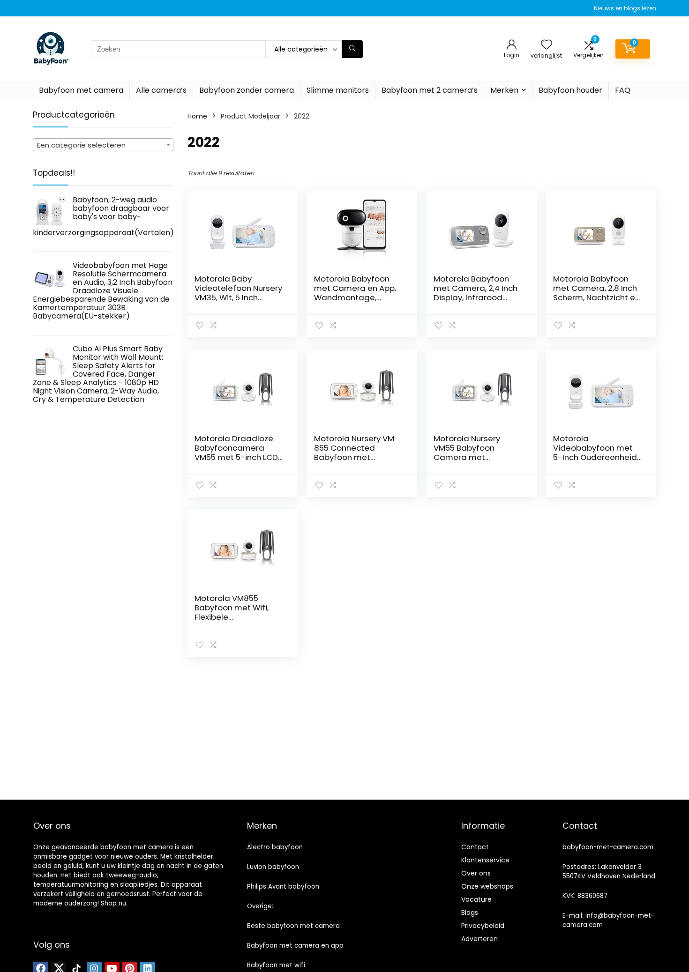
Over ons (476, 873)
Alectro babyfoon (275, 847)
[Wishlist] (546, 45)
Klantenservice (485, 860)
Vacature (476, 899)
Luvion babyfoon (273, 866)
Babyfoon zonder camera (246, 90)
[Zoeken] (352, 49)
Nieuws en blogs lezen (625, 8)
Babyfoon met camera (81, 90)
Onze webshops (487, 886)
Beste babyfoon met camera (293, 925)
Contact (475, 847)
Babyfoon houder (570, 90)
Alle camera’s (161, 90)
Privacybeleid (482, 925)
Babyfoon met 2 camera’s (430, 90)
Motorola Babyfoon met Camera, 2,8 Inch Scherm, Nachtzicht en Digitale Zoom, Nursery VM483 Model (597, 297)
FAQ (622, 90)
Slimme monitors (338, 90)
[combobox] (103, 144)
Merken (504, 90)
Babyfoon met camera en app (295, 945)
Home (197, 116)
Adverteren (479, 938)
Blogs (469, 912)
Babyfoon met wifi (276, 965)
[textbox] (103, 145)
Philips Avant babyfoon (283, 886)
